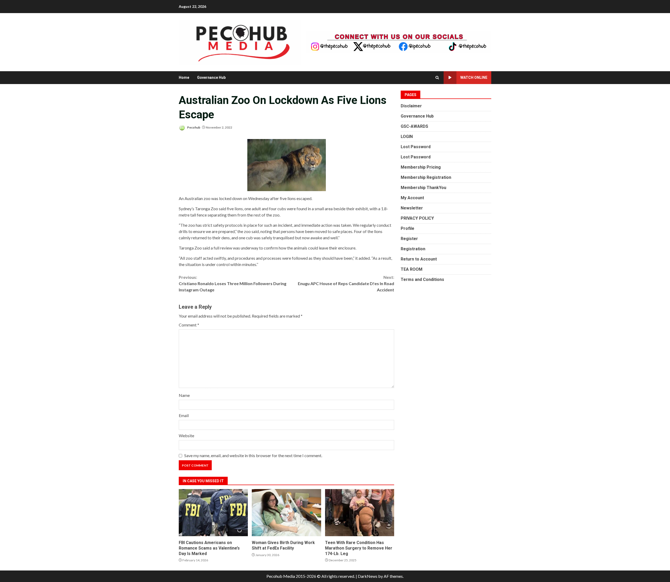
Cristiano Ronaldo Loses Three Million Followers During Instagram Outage (232, 283)
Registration (413, 248)
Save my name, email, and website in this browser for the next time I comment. (253, 455)
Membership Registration (426, 177)
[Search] (437, 78)
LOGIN (407, 136)
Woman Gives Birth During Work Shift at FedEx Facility (286, 512)
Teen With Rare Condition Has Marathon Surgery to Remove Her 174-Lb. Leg (359, 512)
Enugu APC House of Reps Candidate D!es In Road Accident (346, 283)
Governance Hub (211, 77)
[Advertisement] (398, 41)
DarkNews (367, 576)
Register (409, 238)
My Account (412, 197)
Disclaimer (411, 105)
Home (184, 77)
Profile (407, 228)
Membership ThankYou (423, 187)
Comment (189, 324)
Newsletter (412, 208)
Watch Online (473, 77)
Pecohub (193, 127)
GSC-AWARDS (414, 126)
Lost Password (416, 146)
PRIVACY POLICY (417, 218)
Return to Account (419, 259)
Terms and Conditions (422, 279)
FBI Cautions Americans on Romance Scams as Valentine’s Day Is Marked (213, 512)
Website (186, 435)
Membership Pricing (421, 167)
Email (184, 415)
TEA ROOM (411, 269)
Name (184, 395)
